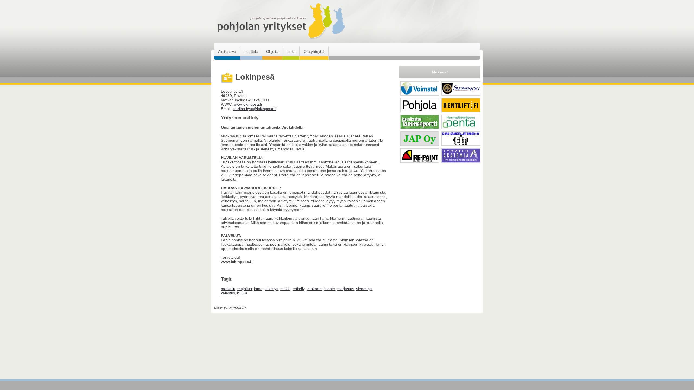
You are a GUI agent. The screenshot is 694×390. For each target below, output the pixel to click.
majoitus (244, 289)
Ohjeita (272, 51)
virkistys (271, 289)
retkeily (298, 289)
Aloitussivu (227, 51)
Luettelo (251, 51)
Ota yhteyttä (314, 51)
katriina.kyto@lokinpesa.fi (254, 108)
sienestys (364, 289)
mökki (285, 289)
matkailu (228, 289)
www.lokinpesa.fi (248, 104)
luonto (329, 289)
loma (258, 289)
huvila (242, 293)
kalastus (228, 293)
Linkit (291, 51)
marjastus (345, 289)
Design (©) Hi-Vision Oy (230, 307)
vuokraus (314, 289)
